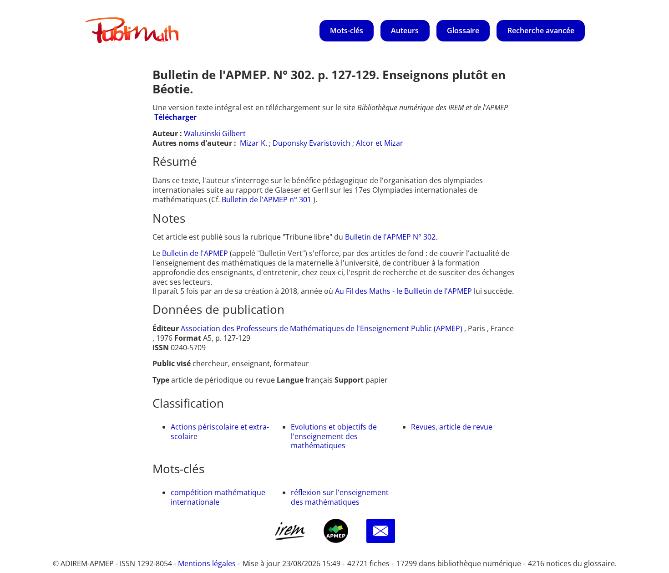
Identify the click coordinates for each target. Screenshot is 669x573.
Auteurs (405, 31)
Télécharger (175, 117)
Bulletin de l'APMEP (195, 253)
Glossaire (463, 31)
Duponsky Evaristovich (311, 143)
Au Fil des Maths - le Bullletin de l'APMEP (403, 291)
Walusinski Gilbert (215, 133)
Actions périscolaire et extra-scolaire (220, 431)
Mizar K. (253, 143)
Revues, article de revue (451, 427)
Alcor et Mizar (379, 143)
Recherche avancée (540, 31)
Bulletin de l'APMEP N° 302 (390, 237)
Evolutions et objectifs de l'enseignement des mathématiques (334, 436)
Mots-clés (346, 31)
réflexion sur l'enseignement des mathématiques (340, 497)
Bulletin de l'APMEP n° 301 (267, 199)
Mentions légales (207, 563)
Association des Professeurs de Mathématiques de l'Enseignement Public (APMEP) (321, 328)
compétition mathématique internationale (218, 497)
